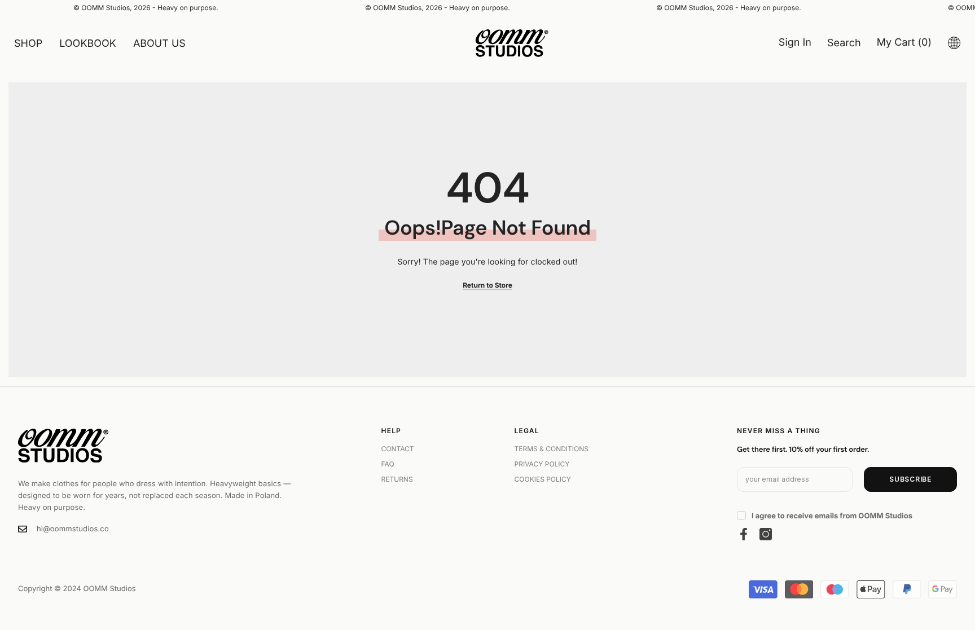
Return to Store (487, 285)
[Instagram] (765, 534)
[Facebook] (743, 534)
